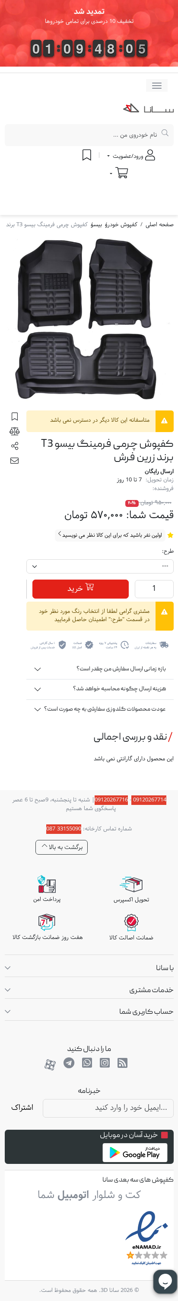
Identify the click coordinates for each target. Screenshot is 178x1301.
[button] (15, 447)
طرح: (168, 552)
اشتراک (22, 1108)
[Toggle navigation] (157, 85)
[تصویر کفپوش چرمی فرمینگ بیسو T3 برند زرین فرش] (89, 322)
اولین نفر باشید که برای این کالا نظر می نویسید (111, 535)
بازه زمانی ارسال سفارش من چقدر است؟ (121, 669)
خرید (76, 589)
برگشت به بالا (65, 847)
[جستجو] (165, 135)
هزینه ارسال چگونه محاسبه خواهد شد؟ (119, 689)
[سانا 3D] (148, 110)
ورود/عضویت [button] (128, 156)
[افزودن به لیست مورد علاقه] (15, 417)
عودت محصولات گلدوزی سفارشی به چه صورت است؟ (105, 709)
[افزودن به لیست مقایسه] (15, 433)
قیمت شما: (150, 515)
